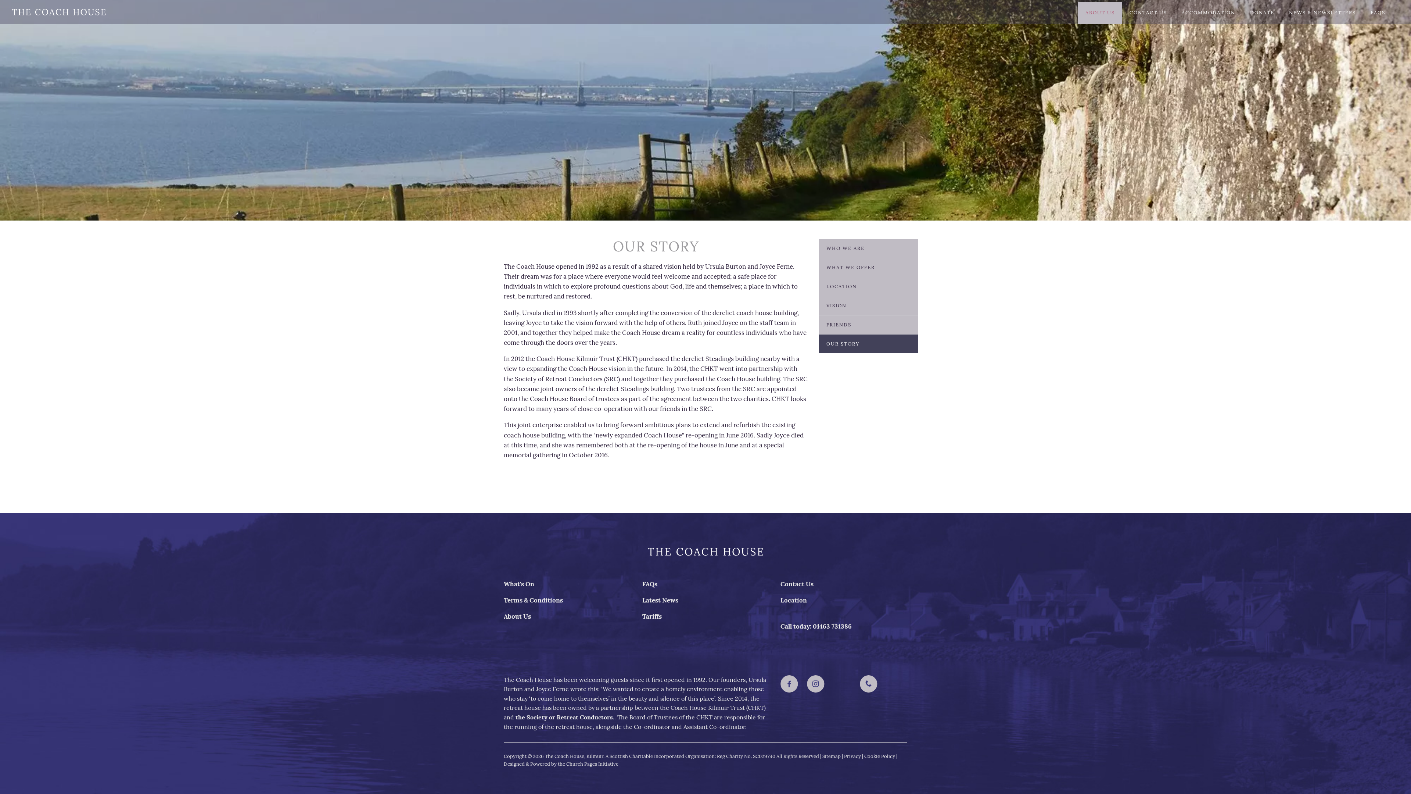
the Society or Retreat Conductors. (565, 717)
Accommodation (1208, 13)
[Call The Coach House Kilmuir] (868, 684)
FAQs (1378, 13)
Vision (836, 306)
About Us (1100, 13)
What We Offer (850, 267)
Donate (1262, 13)
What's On (519, 584)
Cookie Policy (879, 756)
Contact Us (1148, 13)
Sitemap (831, 756)
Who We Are (845, 248)
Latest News (660, 600)
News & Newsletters (1322, 13)
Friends (838, 325)
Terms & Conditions (533, 600)
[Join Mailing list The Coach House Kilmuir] (842, 684)
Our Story (842, 344)
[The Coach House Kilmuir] (789, 684)
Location (841, 286)
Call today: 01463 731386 (816, 626)
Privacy (852, 756)
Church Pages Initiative (592, 764)
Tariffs (652, 616)
